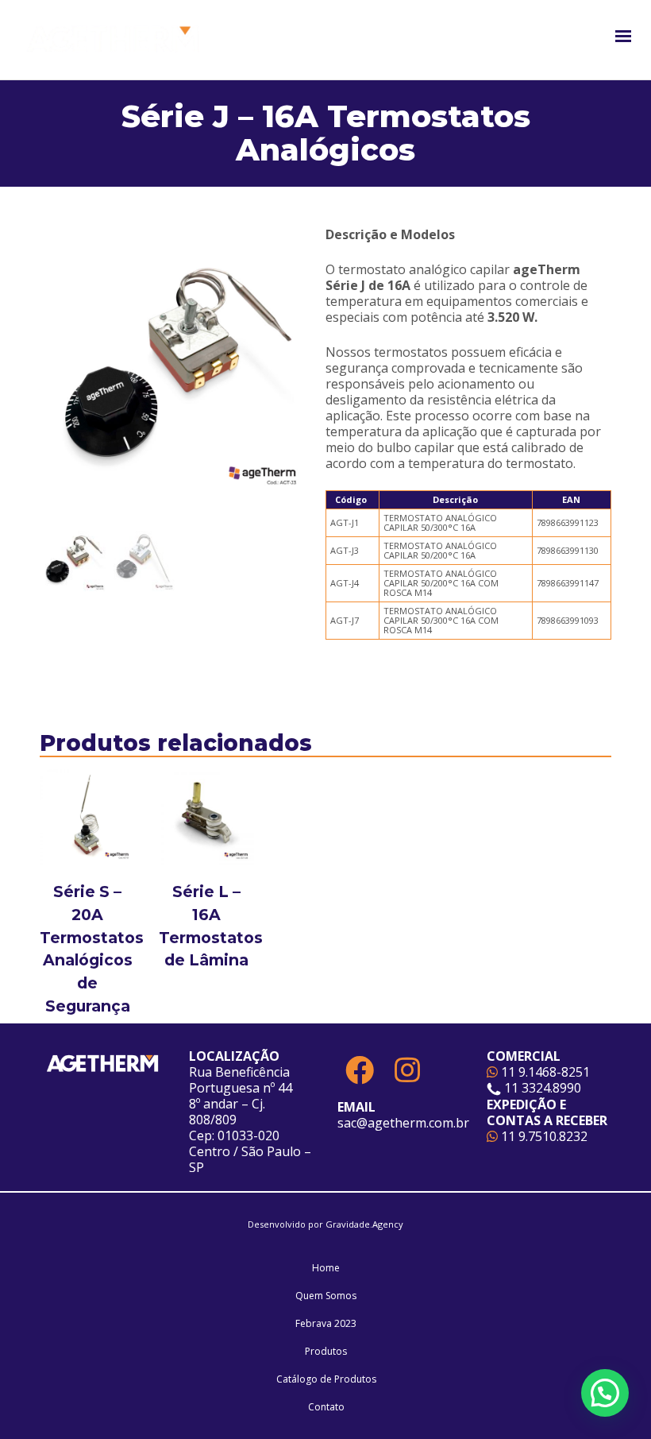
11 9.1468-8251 (544, 1072)
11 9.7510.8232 (542, 1136)
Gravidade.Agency (364, 1224)
